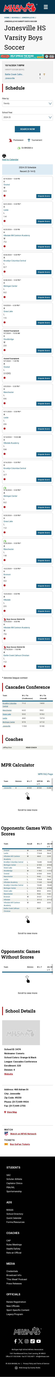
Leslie (6, 210)
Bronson (7, 574)
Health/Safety (13, 1248)
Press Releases (14, 1283)
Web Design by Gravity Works (29, 1368)
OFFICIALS (13, 1294)
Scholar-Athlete (14, 1179)
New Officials (12, 1306)
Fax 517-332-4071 (28, 1356)
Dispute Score (44, 196)
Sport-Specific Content (17, 1310)
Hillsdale (7, 600)
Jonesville (6, 726)
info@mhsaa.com (42, 1356)
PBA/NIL (10, 1187)
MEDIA (10, 1263)
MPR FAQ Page (45, 774)
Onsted (7, 185)
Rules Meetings (14, 1244)
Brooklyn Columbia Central (15, 261)
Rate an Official (13, 1252)
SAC (8, 1175)
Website (8, 1074)
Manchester (9, 392)
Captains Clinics (14, 1183)
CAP (8, 1240)
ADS (9, 1202)
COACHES (12, 1233)
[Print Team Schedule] (4, 156)
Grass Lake (8, 311)
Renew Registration (16, 1302)
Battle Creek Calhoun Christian (16, 655)
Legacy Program (14, 1314)
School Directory (14, 1214)
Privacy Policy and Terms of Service (36, 1364)
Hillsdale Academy (11, 443)
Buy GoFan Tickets (20, 1144)
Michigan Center (10, 286)
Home (6, 18)
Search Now (27, 129)
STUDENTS (13, 1167)
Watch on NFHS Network (23, 1133)
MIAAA (9, 1210)
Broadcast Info (13, 1275)
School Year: (7, 112)
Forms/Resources (15, 1222)
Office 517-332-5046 (13, 1356)
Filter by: (5, 98)
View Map (12, 1112)
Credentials (12, 1271)
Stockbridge (9, 339)
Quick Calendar (13, 1218)
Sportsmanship (14, 1191)
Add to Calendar (10, 159)
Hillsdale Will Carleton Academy (17, 235)
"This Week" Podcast (16, 1279)
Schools (15, 18)
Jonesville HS (27, 18)
